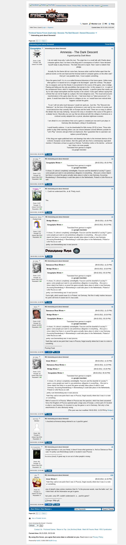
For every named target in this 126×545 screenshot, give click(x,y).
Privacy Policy (76, 5)
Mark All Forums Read (90, 529)
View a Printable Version (39, 518)
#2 (112, 159)
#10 (111, 475)
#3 (112, 189)
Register (50, 27)
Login (44, 27)
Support (97, 5)
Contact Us (38, 529)
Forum (69, 5)
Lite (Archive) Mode (74, 529)
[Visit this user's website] (48, 352)
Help (112, 24)
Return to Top (61, 529)
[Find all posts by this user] (48, 155)
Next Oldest (35, 509)
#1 (112, 49)
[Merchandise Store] (104, 5)
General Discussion (87, 33)
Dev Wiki (91, 5)
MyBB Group (53, 540)
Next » (44, 41)
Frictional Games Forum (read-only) (42, 33)
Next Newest (45, 509)
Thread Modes (109, 44)
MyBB (38, 540)
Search (85, 24)
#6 (112, 307)
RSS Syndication (105, 529)
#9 (112, 447)
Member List (96, 24)
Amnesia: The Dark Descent (67, 33)
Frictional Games (61, 5)
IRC (106, 24)
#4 (112, 217)
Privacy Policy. (98, 537)
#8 (112, 419)
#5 (112, 261)
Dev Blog (84, 5)
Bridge (110, 410)
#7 (112, 357)
